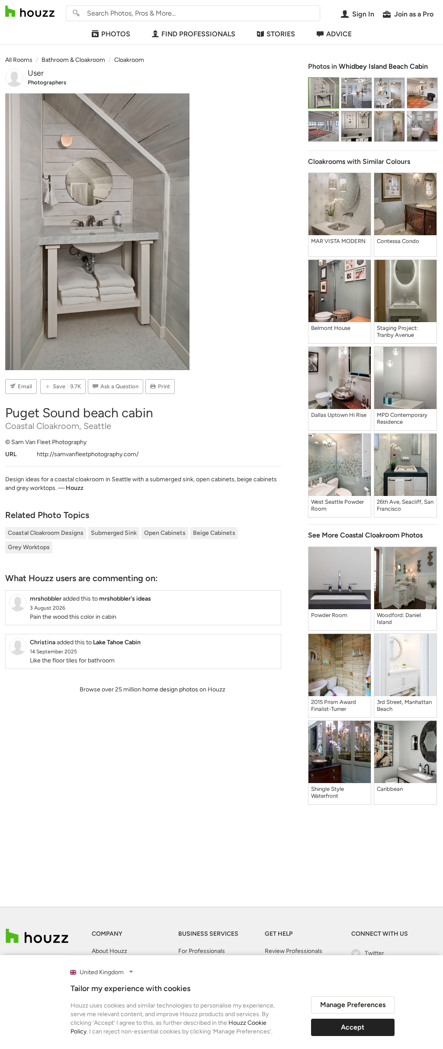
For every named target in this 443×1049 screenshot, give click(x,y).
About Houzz (109, 951)
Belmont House (330, 328)
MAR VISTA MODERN (338, 241)
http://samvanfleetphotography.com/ (87, 454)
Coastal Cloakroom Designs (45, 533)
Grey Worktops (29, 547)
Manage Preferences (352, 1005)
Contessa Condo (398, 241)
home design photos (170, 689)
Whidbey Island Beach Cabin (383, 66)
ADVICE (339, 34)
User (36, 73)
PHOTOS (115, 34)
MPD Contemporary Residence (402, 418)
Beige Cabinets (214, 533)
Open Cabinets (165, 533)
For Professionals (201, 951)
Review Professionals (293, 951)
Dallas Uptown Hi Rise (338, 415)
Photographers (47, 82)
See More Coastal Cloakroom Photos (365, 535)
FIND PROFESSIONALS (198, 34)
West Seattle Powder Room (337, 505)
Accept (352, 1027)
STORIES (280, 34)
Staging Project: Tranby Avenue (397, 331)
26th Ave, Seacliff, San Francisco (405, 505)
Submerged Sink (114, 533)
